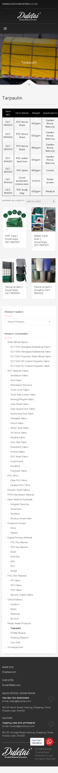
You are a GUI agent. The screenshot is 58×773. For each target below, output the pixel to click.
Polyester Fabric (18, 471)
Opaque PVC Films (20, 485)
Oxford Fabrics (14, 599)
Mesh (13, 552)
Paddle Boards (18, 633)
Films (13, 528)
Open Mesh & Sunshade (20, 499)
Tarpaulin (15, 628)
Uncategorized (15, 647)
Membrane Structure (21, 385)
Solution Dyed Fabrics (18, 490)
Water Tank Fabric (19, 428)
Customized (16, 461)
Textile (13, 571)
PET (12, 566)
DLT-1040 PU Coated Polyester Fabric (30, 366)
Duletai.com (9, 672)
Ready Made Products (19, 623)
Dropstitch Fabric (19, 447)
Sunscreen (15, 509)
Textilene (15, 513)
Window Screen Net (21, 518)
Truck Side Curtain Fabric (23, 394)
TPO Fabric (16, 590)
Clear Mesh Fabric (19, 404)
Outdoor (14, 604)
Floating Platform (19, 637)
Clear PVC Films (18, 480)
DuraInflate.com (11, 685)
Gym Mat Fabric (18, 442)
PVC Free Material (16, 575)
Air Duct (14, 618)
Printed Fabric (17, 451)
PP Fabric (15, 580)
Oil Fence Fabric (18, 432)
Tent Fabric (16, 380)
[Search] (50, 322)
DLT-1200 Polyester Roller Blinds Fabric (30, 356)
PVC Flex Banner (19, 542)
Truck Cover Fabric (20, 390)
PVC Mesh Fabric (19, 456)
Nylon (13, 609)
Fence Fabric (17, 423)
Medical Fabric (17, 437)
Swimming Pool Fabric (22, 413)
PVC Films (12, 475)
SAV (12, 561)
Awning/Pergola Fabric (22, 399)
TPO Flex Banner (19, 547)
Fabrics (14, 533)
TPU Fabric (16, 585)
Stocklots (15, 466)
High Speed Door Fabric (22, 409)
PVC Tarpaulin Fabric (18, 370)
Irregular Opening (19, 504)
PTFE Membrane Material (20, 494)
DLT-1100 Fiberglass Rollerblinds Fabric (30, 347)
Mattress (15, 614)
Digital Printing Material (19, 537)
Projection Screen (16, 523)
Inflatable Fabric (18, 418)
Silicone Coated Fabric (21, 594)
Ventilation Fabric (19, 375)
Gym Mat (15, 642)
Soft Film (15, 556)
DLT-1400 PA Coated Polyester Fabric (30, 361)
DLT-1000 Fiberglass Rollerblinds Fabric (30, 351)
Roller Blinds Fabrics (17, 342)
